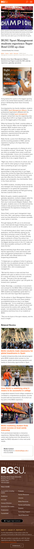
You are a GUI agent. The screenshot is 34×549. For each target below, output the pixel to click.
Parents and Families (24, 505)
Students (20, 508)
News (6, 53)
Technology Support (24, 512)
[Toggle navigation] (31, 2)
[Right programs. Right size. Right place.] (17, 83)
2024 (11, 53)
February (16, 53)
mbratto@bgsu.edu (21, 450)
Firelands (21, 491)
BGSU (2, 53)
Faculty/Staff (4, 513)
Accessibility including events (7, 491)
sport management (21, 114)
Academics (4, 496)
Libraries (20, 498)
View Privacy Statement (9, 542)
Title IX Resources (23, 515)
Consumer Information (7, 506)
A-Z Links (4, 499)
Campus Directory (6, 503)
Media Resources (23, 501)
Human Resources (23, 494)
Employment (4, 510)
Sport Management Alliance (18, 110)
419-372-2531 (5, 482)
